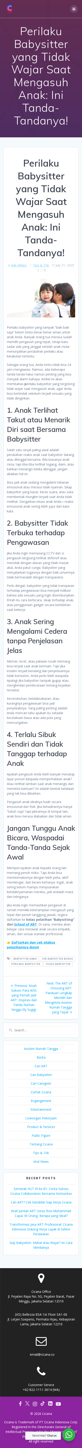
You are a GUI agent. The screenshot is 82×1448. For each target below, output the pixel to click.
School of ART (25, 924)
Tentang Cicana (41, 1144)
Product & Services (41, 1127)
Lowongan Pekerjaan (41, 1118)
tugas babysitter (58, 964)
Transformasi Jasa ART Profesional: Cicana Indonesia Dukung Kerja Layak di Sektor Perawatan (41, 1229)
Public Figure (41, 1135)
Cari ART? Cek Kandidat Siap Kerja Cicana (41, 1202)
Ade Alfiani (18, 265)
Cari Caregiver (41, 1083)
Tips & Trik (41, 265)
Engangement (41, 1101)
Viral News (41, 1161)
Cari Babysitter (41, 1075)
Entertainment (41, 1109)
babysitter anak (25, 958)
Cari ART (41, 1066)
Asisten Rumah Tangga (41, 1048)
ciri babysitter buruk (57, 958)
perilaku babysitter (25, 964)
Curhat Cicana (41, 1092)
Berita (41, 1057)
